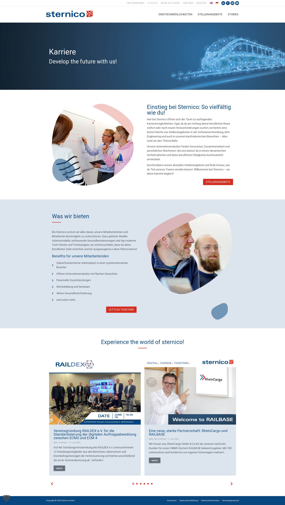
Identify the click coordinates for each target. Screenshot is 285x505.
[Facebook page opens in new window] (228, 3)
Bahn (56, 442)
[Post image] (95, 390)
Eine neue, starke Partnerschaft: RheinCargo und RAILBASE (188, 432)
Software (63, 442)
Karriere (62, 51)
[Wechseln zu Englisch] (211, 3)
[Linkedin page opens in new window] (223, 3)
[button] (133, 483)
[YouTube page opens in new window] (237, 3)
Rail (155, 439)
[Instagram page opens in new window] (232, 3)
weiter (59, 468)
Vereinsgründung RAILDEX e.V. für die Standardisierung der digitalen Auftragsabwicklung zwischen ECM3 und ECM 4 (95, 434)
